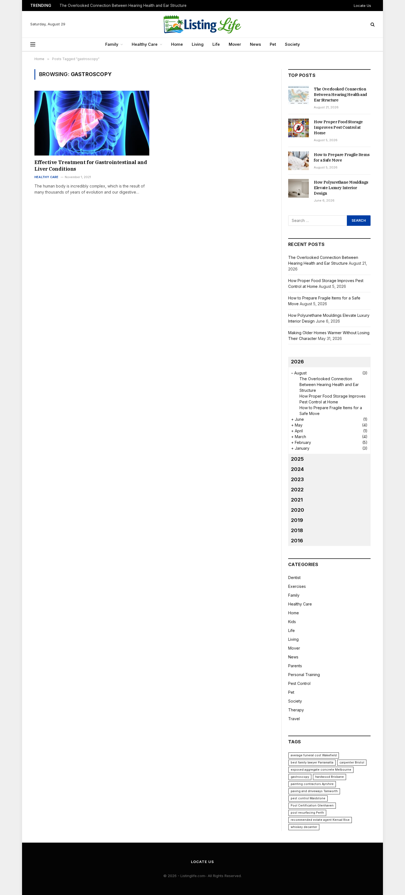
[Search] (372, 24)
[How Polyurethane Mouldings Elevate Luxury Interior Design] (298, 188)
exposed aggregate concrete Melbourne (321, 769)
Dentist (294, 577)
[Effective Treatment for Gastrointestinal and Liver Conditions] (91, 123)
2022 (297, 489)
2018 (297, 530)
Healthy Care (145, 44)
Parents (295, 665)
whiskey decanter (304, 827)
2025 (297, 459)
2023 (297, 479)
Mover (235, 44)
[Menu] (32, 44)
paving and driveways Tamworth (314, 791)
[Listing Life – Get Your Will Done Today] (202, 24)
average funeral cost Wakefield (314, 755)
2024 (297, 469)
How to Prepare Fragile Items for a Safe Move (341, 157)
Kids (292, 621)
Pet (273, 44)
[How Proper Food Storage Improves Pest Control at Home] (298, 128)
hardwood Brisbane (329, 777)
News (255, 44)
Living (198, 44)
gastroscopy (300, 777)
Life (216, 44)
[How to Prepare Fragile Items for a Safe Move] (298, 160)
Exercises (297, 586)
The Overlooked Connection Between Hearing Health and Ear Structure (340, 95)
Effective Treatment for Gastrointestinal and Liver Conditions (90, 165)
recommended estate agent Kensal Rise (320, 820)
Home (177, 44)
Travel (294, 718)
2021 (297, 500)
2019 (297, 520)
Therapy (296, 710)
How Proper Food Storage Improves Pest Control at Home (111, 5)
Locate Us (362, 5)
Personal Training (304, 674)
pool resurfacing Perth (307, 812)
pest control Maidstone (308, 798)
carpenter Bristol (351, 762)
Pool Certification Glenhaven (312, 805)
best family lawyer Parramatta (312, 762)
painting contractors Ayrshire (312, 784)
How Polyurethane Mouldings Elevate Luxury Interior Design (341, 188)
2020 (297, 510)
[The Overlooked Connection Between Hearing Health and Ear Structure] (298, 95)
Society (292, 44)
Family (111, 44)
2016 (297, 540)
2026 (297, 362)
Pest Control (299, 683)
